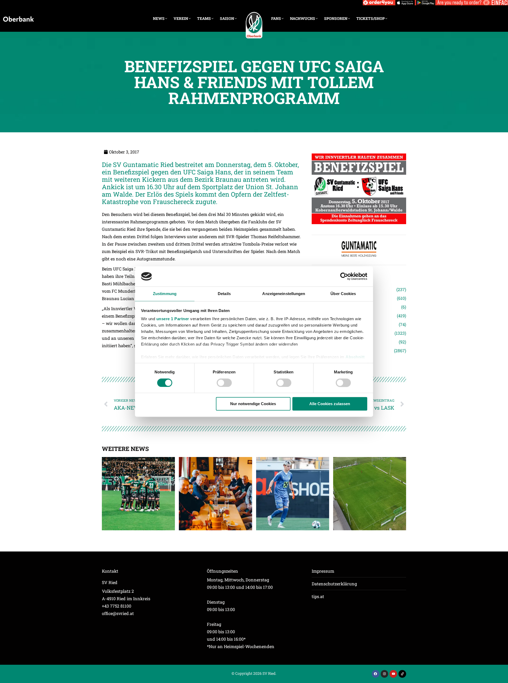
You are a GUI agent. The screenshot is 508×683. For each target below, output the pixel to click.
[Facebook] (375, 674)
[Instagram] (384, 674)
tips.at (318, 596)
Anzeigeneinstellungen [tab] (283, 294)
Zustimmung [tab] (164, 294)
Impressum (323, 571)
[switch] (224, 382)
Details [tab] (224, 294)
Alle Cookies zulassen (329, 404)
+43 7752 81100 (116, 606)
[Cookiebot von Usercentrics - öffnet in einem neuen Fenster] (344, 276)
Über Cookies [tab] (343, 294)
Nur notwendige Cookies (253, 404)
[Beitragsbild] (138, 493)
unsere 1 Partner (172, 319)
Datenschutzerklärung (334, 583)
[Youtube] (393, 674)
